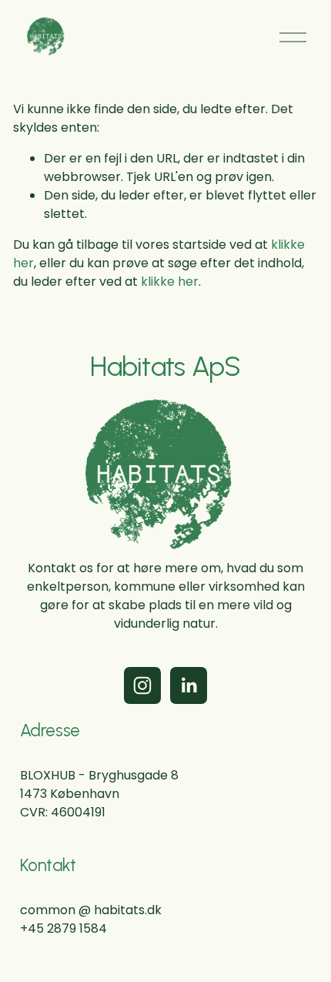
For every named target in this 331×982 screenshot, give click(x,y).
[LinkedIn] (188, 685)
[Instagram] (142, 685)
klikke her (170, 281)
